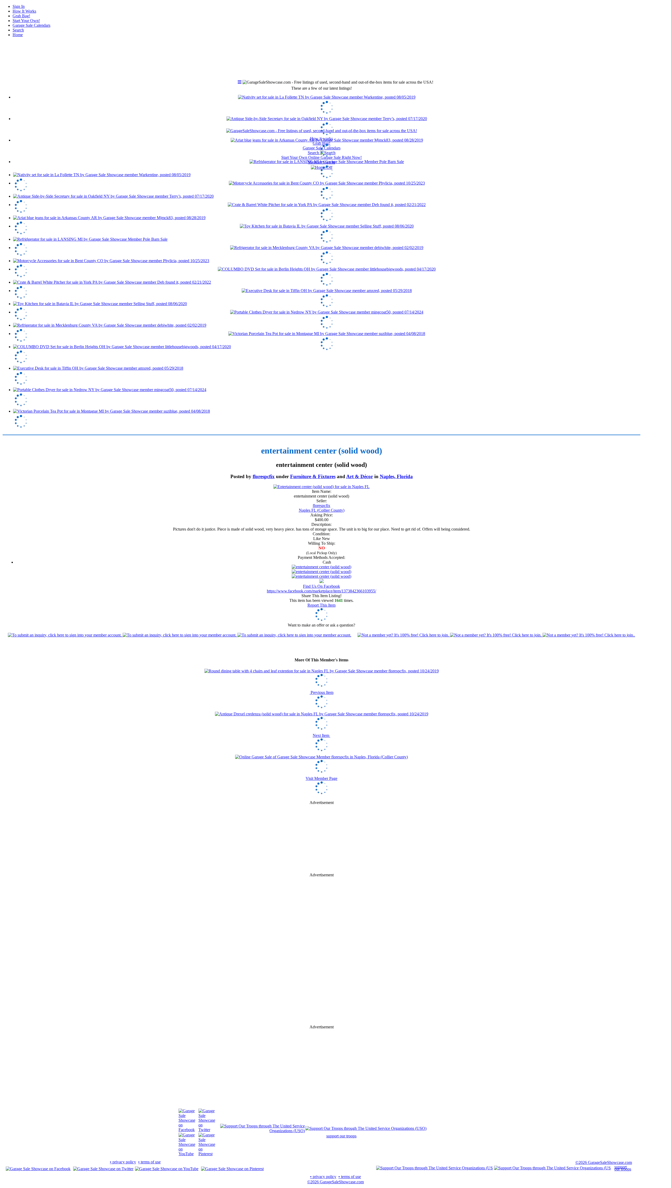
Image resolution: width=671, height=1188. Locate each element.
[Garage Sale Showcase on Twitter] (206, 1129)
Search (18, 30)
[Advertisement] (321, 839)
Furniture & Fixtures (313, 476)
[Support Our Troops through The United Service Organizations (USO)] (262, 1130)
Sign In (19, 6)
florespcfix (264, 476)
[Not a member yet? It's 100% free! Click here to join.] (496, 635)
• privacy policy (123, 1162)
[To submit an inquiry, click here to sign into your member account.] (179, 635)
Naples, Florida (396, 476)
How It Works (24, 11)
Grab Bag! (21, 16)
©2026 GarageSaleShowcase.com (603, 1162)
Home (18, 35)
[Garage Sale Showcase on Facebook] (186, 1129)
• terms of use (149, 1162)
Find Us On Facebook (321, 586)
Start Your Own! (26, 20)
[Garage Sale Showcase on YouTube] (186, 1154)
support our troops (341, 1136)
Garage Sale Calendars (31, 25)
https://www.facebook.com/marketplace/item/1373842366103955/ (321, 591)
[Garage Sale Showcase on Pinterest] (206, 1154)
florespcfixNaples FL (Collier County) (321, 507)
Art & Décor (359, 476)
